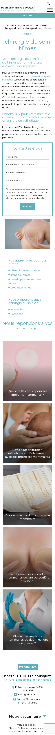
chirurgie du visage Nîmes (26, 270)
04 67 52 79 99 (49, 4)
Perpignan (17, 314)
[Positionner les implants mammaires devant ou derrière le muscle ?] (27, 557)
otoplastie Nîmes (21, 287)
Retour (28, 34)
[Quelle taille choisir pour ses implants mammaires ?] (27, 371)
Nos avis (27, 15)
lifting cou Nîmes (20, 275)
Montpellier (17, 309)
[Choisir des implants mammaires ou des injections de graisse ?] (27, 619)
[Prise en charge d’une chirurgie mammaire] (27, 495)
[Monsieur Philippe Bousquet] (18, 11)
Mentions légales (26, 724)
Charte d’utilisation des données (26, 728)
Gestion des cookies (35, 731)
